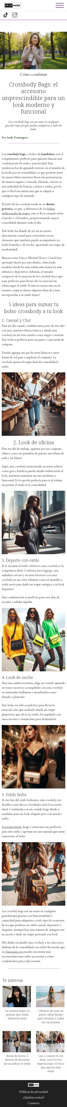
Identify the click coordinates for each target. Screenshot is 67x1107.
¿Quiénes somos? (33, 1097)
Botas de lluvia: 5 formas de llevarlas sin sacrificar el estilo (17, 1059)
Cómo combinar (33, 74)
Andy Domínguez (17, 137)
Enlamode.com (14, 952)
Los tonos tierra (11, 827)
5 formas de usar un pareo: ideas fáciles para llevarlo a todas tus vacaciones (51, 1016)
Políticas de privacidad (33, 1092)
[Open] (60, 5)
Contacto (34, 1103)
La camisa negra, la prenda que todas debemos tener (17, 1014)
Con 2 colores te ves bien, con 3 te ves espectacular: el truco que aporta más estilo (50, 1063)
